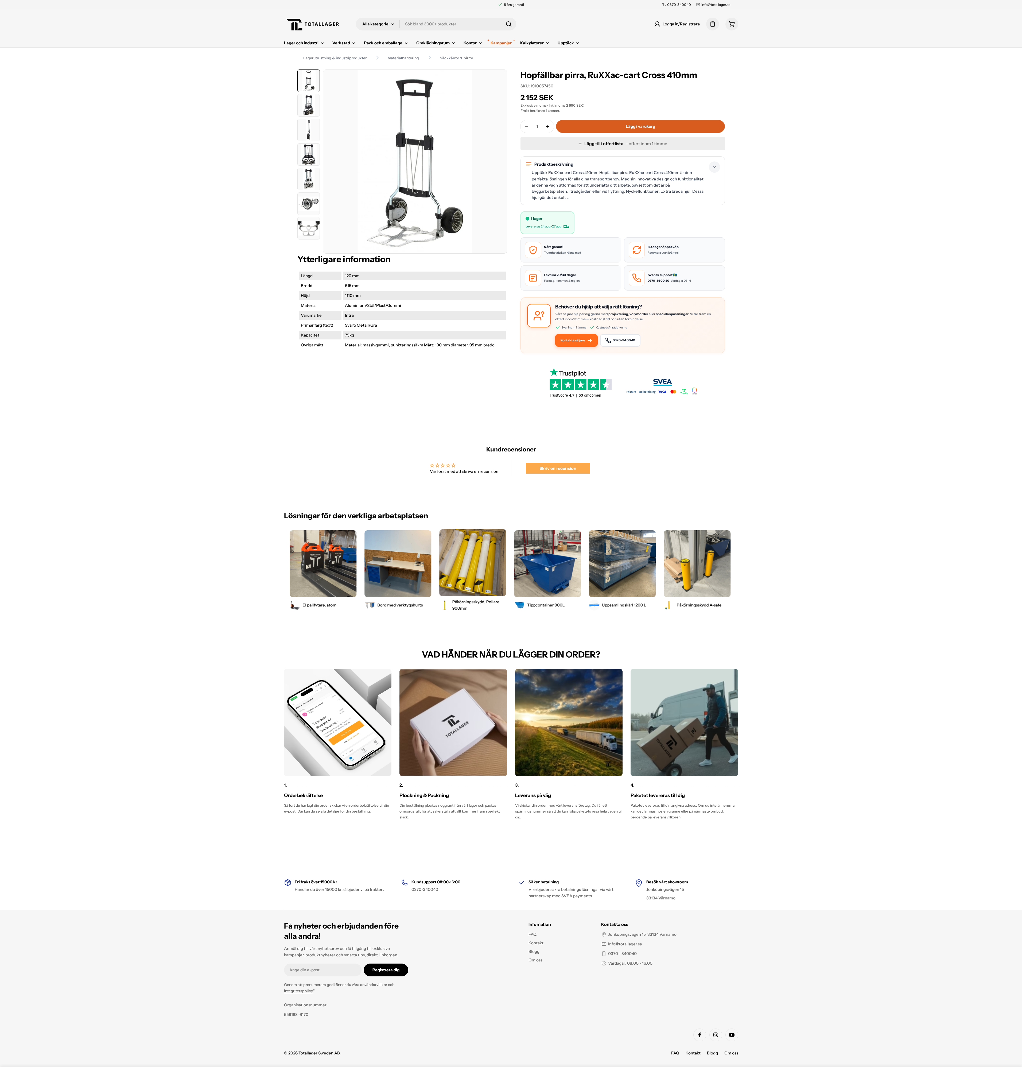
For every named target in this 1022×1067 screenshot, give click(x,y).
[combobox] (436, 24)
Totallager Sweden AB (319, 1053)
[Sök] (509, 24)
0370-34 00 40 (658, 281)
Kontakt (693, 1053)
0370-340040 (424, 889)
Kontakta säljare (573, 340)
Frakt (524, 111)
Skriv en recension (557, 468)
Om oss (731, 1053)
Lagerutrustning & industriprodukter (335, 58)
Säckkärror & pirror (456, 58)
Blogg (712, 1053)
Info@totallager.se (625, 943)
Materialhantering (403, 58)
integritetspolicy (298, 990)
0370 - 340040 (622, 953)
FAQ (675, 1053)
